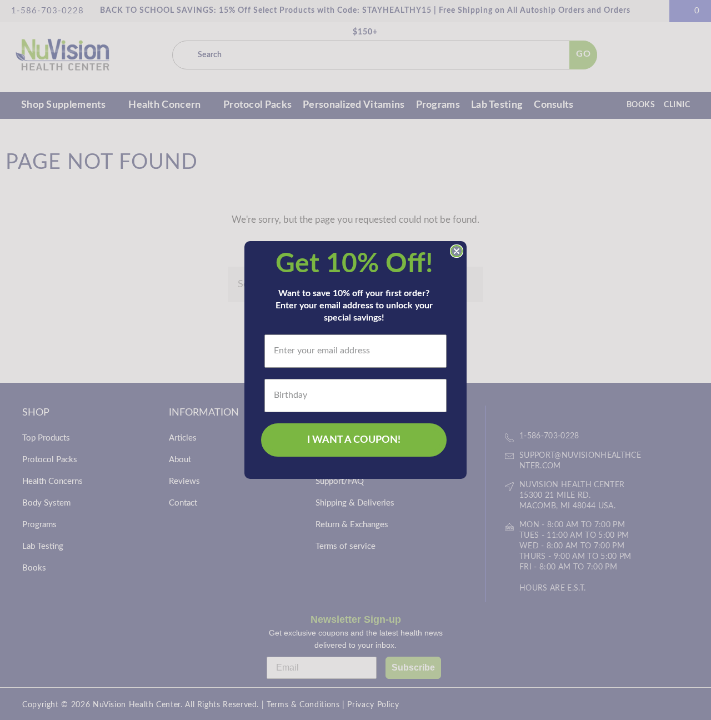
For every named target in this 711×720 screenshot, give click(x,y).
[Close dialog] (456, 251)
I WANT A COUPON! (353, 440)
